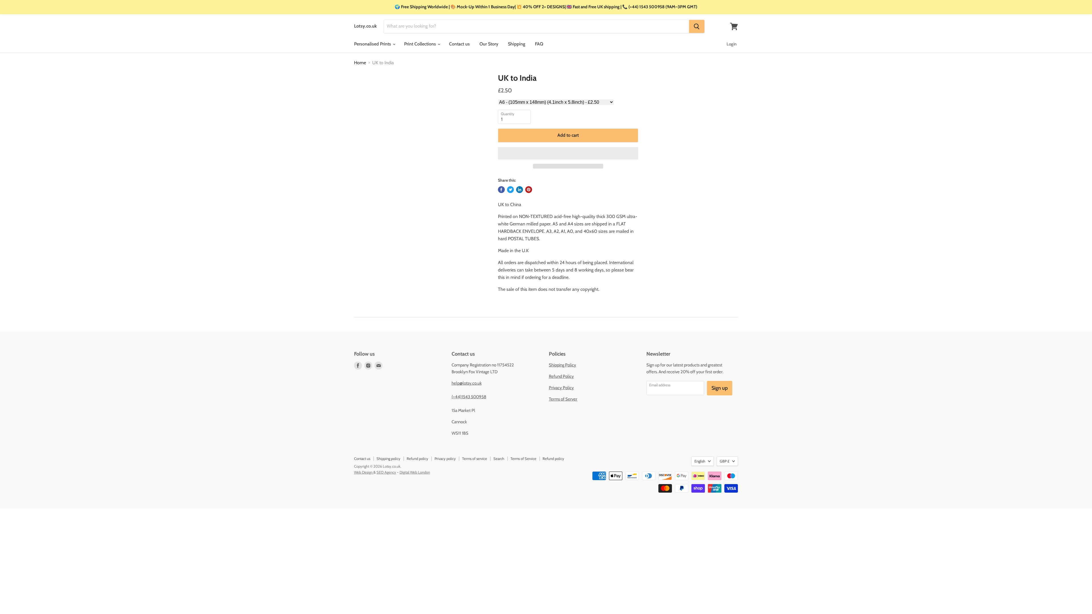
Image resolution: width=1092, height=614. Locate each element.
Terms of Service (523, 458)
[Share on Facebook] (501, 189)
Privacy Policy (561, 387)
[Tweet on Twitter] (510, 189)
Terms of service (474, 458)
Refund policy (417, 458)
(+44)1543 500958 (469, 396)
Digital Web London (415, 472)
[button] (568, 153)
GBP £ (724, 461)
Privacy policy (445, 458)
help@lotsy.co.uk (467, 383)
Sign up (720, 388)
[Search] (696, 26)
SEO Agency (386, 472)
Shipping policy (388, 458)
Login (732, 44)
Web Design (363, 472)
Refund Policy (561, 376)
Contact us (459, 44)
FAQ (539, 44)
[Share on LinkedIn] (519, 189)
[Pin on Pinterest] (528, 189)
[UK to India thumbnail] (364, 89)
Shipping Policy (562, 365)
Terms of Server (563, 399)
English (699, 461)
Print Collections (420, 44)
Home (360, 62)
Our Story (488, 44)
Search (498, 458)
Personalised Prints (373, 44)
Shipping (516, 44)
